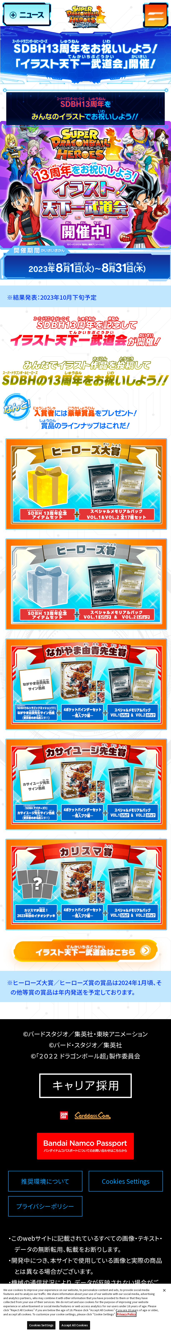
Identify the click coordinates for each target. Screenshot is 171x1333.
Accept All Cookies (75, 1325)
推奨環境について (45, 1181)
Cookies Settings (126, 1181)
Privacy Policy (126, 1314)
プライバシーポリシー (45, 1206)
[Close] (164, 1290)
